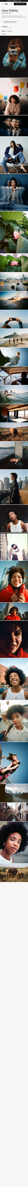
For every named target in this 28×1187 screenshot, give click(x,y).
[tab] (4, 32)
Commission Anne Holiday (10, 21)
